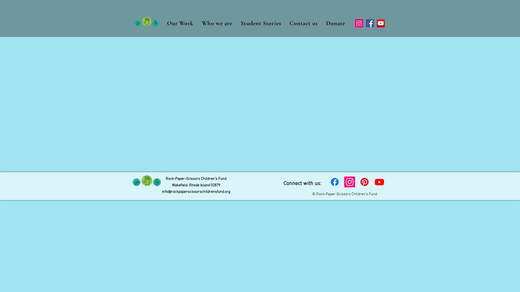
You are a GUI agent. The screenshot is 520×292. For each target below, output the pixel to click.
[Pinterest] (364, 182)
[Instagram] (359, 23)
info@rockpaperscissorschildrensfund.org (196, 192)
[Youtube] (379, 182)
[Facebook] (370, 23)
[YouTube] (381, 23)
